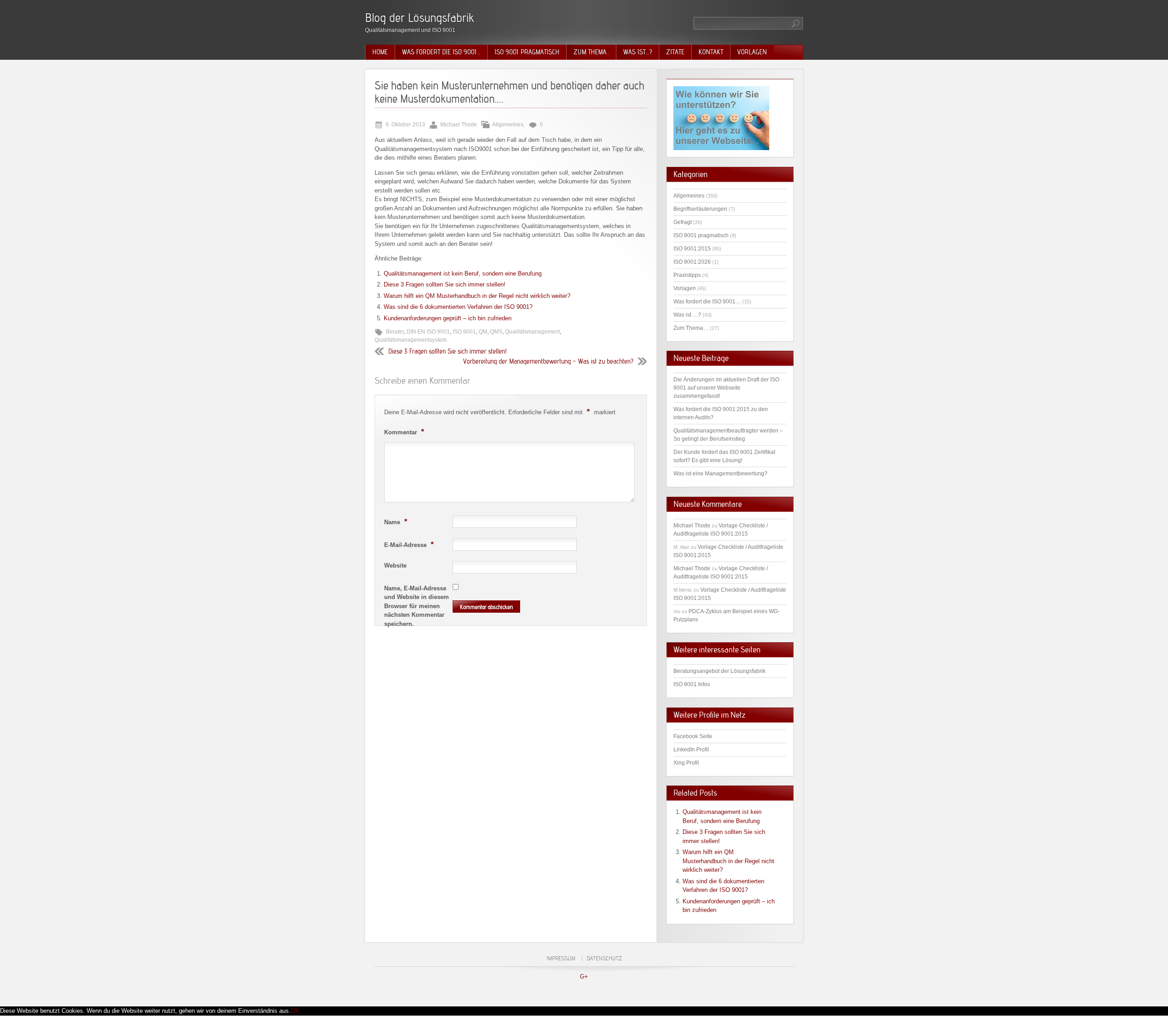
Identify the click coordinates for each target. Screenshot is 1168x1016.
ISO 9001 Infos (691, 684)
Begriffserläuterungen (700, 209)
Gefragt (682, 222)
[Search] (796, 23)
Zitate (675, 52)
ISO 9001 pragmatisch (527, 52)
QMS (496, 331)
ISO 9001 (464, 331)
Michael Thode (691, 525)
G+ (584, 976)
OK (295, 1010)
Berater (395, 331)
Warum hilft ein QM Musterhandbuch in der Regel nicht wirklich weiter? (477, 295)
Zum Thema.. (591, 52)
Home (380, 52)
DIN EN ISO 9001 (428, 331)
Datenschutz (604, 958)
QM (483, 331)
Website (395, 565)
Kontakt (711, 52)
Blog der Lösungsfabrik (419, 17)
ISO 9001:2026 (692, 262)
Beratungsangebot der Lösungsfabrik (719, 671)
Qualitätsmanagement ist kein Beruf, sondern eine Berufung (463, 273)
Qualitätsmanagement (532, 331)
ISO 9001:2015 (692, 248)
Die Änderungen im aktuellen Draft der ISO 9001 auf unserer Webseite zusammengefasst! (726, 387)
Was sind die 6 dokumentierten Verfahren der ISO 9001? (458, 306)
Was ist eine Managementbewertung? (720, 473)
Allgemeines (507, 124)
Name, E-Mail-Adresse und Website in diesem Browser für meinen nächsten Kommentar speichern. (416, 606)
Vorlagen (752, 52)
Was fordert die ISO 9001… (441, 52)
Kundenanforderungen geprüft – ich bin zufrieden (447, 318)
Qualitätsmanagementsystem (411, 340)
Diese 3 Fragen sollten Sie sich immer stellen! (445, 284)
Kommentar (404, 431)
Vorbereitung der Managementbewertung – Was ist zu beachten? (548, 361)
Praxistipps (687, 275)
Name (395, 521)
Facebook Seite (692, 736)
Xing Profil (686, 763)
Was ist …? (687, 315)
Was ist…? (637, 52)
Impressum (561, 958)
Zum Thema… (691, 328)
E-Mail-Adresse (409, 544)
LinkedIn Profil (691, 749)
